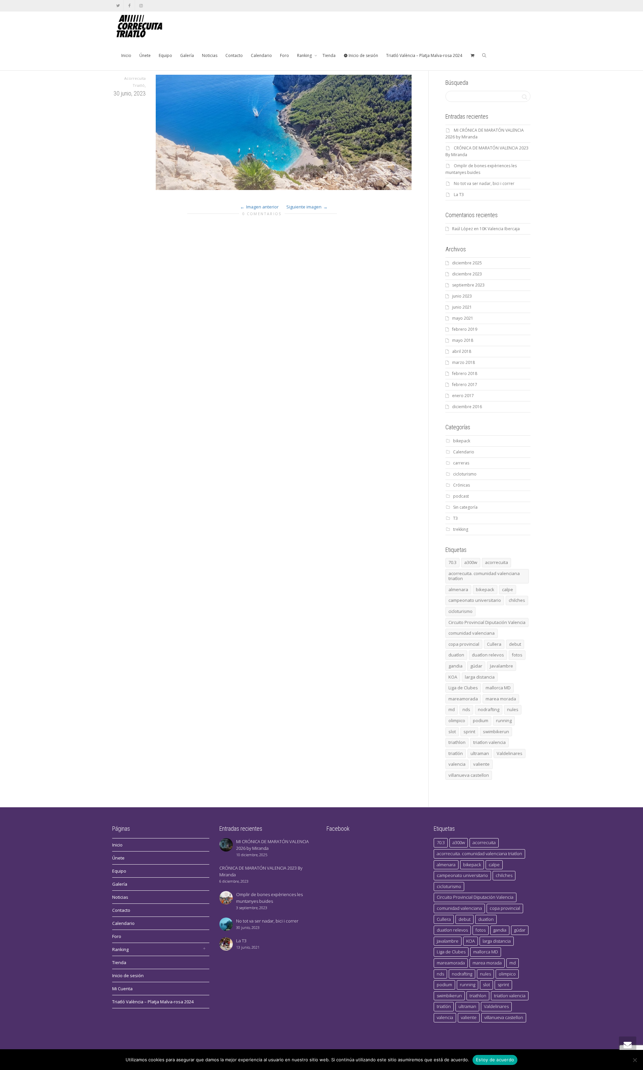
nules (512, 709)
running (504, 720)
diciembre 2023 (467, 274)
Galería (187, 55)
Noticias (209, 55)
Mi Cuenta (122, 989)
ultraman (480, 753)
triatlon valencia (489, 742)
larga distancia (480, 677)
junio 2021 (462, 307)
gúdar (476, 666)
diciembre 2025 (467, 263)
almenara (458, 589)
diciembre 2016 (467, 407)
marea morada (501, 699)
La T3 (459, 194)
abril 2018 (461, 351)
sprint (469, 732)
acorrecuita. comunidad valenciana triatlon (484, 576)
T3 (455, 518)
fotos (517, 655)
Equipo (165, 55)
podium (480, 720)
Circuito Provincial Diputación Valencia (486, 622)
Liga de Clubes (463, 688)
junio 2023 (462, 296)
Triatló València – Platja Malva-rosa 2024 (424, 55)
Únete (145, 55)
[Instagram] (140, 5)
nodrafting (488, 709)
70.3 (452, 562)
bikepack (461, 441)
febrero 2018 (464, 373)
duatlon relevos (488, 655)
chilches (517, 600)
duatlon (456, 655)
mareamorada (463, 699)
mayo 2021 (462, 318)
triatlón (455, 753)
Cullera (494, 644)
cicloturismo (465, 474)
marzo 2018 (463, 362)
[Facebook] (129, 5)
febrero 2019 (464, 329)
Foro (284, 55)
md (451, 709)
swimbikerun (496, 732)
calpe (507, 589)
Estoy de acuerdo (495, 1059)
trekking (460, 529)
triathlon (457, 742)
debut (515, 644)
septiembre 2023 (468, 285)
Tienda (329, 55)
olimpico (456, 720)
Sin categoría (465, 507)
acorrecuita (496, 562)
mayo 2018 (462, 340)
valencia (457, 764)
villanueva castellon (468, 775)
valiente (481, 764)
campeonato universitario (474, 600)
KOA (452, 677)
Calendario (261, 55)
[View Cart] (472, 55)
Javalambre (501, 666)
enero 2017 (463, 395)
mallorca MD (498, 688)
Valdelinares (509, 753)
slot (452, 732)
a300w (470, 562)
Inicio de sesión (363, 55)
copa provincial (463, 644)
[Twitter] (118, 5)
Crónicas (461, 485)
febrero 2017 (464, 384)
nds (466, 709)
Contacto (234, 55)
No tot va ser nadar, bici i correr (484, 183)
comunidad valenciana (471, 633)
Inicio (126, 55)
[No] (634, 1060)
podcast (461, 496)
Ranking (305, 55)
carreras (461, 463)
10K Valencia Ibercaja (500, 229)
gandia (455, 666)
